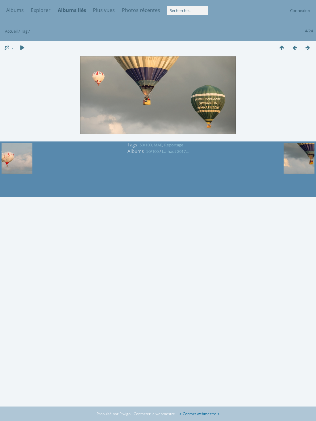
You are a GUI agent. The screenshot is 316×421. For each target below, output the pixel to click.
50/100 (145, 145)
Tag (24, 31)
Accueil (11, 31)
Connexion (300, 10)
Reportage (173, 145)
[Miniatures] (281, 47)
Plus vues (104, 10)
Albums (15, 10)
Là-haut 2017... (175, 151)
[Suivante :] (307, 47)
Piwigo (125, 413)
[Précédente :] (294, 47)
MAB (158, 145)
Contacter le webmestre (154, 413)
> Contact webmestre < (197, 413)
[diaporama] (22, 47)
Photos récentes (141, 10)
